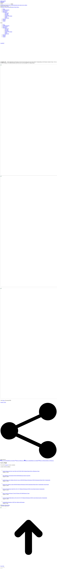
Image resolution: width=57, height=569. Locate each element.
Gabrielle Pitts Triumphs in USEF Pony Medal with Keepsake (13, 502)
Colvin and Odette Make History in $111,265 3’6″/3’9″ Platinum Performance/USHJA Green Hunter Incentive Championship (25, 497)
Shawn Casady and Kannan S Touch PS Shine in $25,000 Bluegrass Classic (16, 493)
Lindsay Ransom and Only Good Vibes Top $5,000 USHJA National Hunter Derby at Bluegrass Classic (21, 471)
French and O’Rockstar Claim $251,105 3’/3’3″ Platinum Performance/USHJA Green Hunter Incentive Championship (23, 488)
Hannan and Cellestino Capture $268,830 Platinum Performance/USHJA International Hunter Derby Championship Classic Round (26, 484)
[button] (28, 22)
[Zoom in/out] (4, 567)
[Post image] (4, 470)
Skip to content (3, 0)
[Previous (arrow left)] (0, 568)
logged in (6, 464)
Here (3, 400)
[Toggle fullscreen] (3, 567)
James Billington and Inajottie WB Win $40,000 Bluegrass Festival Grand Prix (16, 475)
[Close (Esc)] (0, 567)
